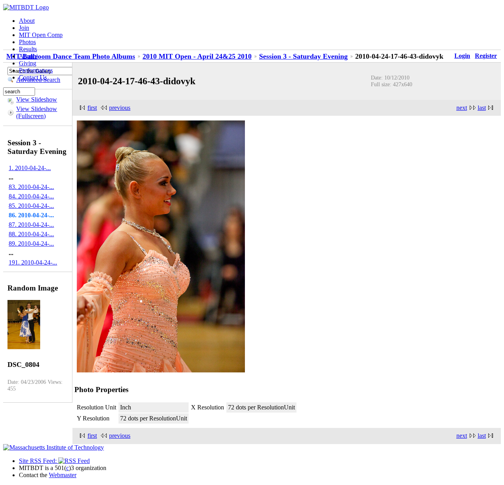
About (27, 20)
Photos (27, 42)
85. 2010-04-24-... (31, 205)
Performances (36, 70)
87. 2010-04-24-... (31, 224)
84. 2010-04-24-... (31, 196)
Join (24, 27)
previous (119, 107)
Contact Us (33, 77)
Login (462, 55)
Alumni (28, 56)
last (482, 107)
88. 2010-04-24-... (31, 234)
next (461, 107)
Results (28, 49)
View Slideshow (36, 99)
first (92, 107)
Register (486, 55)
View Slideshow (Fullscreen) (36, 112)
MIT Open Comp (41, 34)
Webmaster (62, 475)
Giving (27, 63)
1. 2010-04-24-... (30, 168)
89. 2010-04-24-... (31, 243)
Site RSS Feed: (38, 460)
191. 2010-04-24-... (33, 262)
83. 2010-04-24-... (31, 186)
